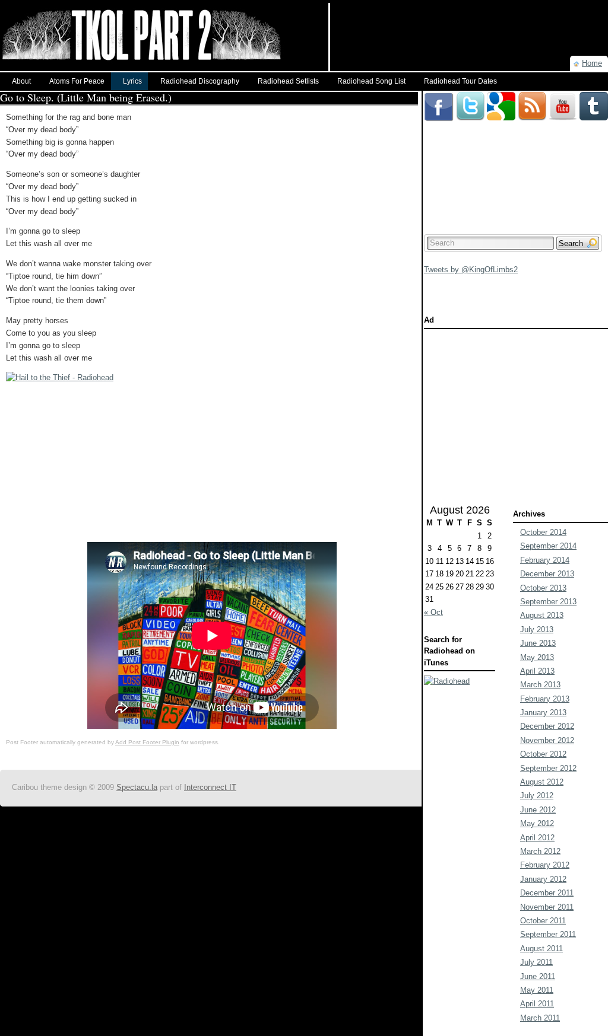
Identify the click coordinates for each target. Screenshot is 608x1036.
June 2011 (537, 976)
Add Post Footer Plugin (147, 742)
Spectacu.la (136, 787)
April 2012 (537, 837)
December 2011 (547, 892)
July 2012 (536, 795)
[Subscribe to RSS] (532, 96)
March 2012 (540, 851)
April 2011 (537, 1003)
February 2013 (544, 698)
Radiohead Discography (199, 81)
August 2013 (541, 615)
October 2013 (543, 588)
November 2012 (547, 740)
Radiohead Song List (371, 81)
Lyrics (132, 81)
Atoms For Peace (76, 81)
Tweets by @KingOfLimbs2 (471, 269)
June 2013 (538, 643)
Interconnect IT (210, 787)
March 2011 (540, 1017)
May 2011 (536, 990)
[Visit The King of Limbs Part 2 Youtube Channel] (563, 96)
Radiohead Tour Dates (460, 81)
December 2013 (547, 573)
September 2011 (548, 934)
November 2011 (547, 907)
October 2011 (543, 920)
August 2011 (541, 948)
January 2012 (543, 879)
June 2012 (538, 809)
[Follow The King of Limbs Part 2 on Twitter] (470, 96)
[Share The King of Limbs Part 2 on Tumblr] (594, 96)
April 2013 (537, 671)
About (21, 81)
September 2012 (548, 768)
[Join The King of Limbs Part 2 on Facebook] (439, 96)
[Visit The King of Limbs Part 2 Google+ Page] (501, 96)
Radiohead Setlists (288, 81)
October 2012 (543, 754)
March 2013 (540, 684)
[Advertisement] (469, 21)
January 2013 (543, 712)
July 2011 (536, 962)
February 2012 (544, 864)
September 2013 (548, 601)
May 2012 (537, 823)
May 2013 (537, 657)
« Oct (433, 612)
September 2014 (548, 545)
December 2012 (547, 726)
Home (592, 63)
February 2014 (544, 560)
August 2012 (541, 781)
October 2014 (543, 532)
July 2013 (536, 629)
